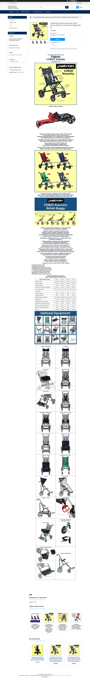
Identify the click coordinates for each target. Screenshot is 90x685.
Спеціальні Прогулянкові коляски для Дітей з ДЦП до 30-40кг (47, 17)
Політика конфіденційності (66, 675)
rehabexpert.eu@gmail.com (15, 69)
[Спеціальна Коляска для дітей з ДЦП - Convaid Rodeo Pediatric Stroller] (35, 616)
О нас (17, 11)
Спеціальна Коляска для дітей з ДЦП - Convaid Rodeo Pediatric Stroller (35, 626)
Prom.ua (51, 674)
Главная (11, 11)
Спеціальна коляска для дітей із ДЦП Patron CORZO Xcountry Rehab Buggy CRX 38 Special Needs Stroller (49, 628)
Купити (57, 39)
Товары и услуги (25, 11)
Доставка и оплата (38, 11)
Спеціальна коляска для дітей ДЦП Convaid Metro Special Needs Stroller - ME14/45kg (76, 626)
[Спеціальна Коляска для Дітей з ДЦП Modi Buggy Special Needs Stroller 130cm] (37, 648)
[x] (31, 594)
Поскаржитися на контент (56, 675)
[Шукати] (67, 7)
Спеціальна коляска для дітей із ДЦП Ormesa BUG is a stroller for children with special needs (62, 627)
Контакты (48, 11)
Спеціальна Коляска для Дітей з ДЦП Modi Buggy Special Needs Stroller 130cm (37, 658)
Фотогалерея (12, 19)
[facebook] (29, 594)
